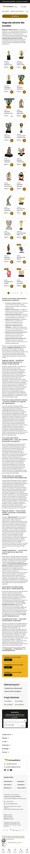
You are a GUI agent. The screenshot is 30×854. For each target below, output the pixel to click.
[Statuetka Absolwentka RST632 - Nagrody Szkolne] (8, 176)
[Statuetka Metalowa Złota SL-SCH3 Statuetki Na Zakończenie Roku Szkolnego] (8, 103)
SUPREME (18, 110)
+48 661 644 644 (11, 764)
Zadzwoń (21, 852)
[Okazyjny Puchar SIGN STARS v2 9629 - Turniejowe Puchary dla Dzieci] (21, 152)
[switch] (3, 845)
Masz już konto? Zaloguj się (13, 691)
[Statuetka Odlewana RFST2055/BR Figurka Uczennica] (8, 249)
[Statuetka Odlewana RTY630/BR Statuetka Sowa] (8, 152)
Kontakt (9, 852)
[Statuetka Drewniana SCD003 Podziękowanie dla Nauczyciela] (21, 273)
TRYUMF (18, 85)
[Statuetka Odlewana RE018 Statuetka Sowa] (8, 225)
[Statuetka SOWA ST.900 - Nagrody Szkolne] (21, 55)
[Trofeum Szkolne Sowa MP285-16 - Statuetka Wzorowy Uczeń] (8, 55)
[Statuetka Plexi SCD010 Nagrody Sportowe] (8, 273)
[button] (23, 7)
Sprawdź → (8, 659)
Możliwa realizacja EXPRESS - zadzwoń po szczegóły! (15, 1)
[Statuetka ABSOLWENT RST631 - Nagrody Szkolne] (21, 103)
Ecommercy (19, 842)
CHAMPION (6, 61)
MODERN (18, 255)
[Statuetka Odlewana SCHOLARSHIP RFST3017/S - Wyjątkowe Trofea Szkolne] (8, 200)
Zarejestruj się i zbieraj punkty (13, 688)
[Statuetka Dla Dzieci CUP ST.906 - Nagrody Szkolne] (21, 200)
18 (21, 293)
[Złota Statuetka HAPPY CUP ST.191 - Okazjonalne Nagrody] (21, 225)
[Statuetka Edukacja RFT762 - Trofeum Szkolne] (21, 176)
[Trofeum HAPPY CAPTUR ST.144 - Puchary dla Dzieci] (21, 128)
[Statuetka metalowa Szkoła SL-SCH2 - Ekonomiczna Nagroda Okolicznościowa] (21, 79)
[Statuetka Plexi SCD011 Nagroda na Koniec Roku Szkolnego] (21, 249)
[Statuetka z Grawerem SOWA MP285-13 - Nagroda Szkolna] (8, 79)
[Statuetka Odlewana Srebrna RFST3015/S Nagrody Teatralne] (8, 128)
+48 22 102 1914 (9, 801)
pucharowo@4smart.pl (13, 767)
